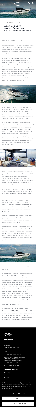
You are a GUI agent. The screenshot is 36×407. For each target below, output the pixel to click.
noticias (6, 377)
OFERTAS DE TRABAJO (11, 365)
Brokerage (7, 373)
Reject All (18, 398)
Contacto (7, 345)
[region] (18, 392)
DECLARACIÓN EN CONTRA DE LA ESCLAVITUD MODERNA (15, 357)
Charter (6, 375)
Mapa (5, 343)
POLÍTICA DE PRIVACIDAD (12, 355)
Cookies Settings (18, 393)
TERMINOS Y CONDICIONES (13, 361)
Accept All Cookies (18, 403)
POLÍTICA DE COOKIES (11, 363)
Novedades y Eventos (12, 22)
